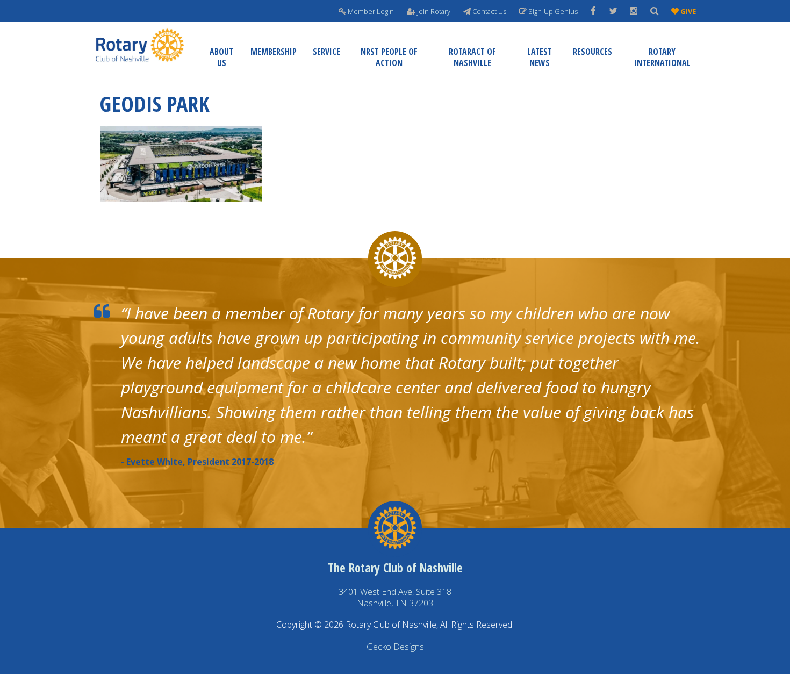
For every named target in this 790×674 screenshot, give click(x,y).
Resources (592, 52)
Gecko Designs (395, 647)
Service (326, 52)
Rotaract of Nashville (472, 57)
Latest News (539, 57)
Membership (273, 52)
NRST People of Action (389, 57)
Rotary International (662, 57)
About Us (221, 57)
